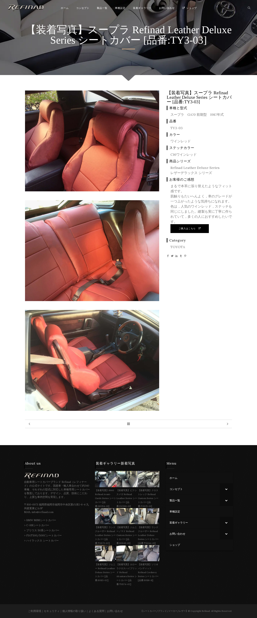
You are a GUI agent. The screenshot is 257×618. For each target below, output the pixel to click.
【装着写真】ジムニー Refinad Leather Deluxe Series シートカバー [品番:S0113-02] (105, 572)
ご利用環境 (34, 611)
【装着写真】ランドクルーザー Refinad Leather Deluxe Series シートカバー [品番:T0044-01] (148, 535)
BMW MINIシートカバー (41, 520)
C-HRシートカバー (37, 525)
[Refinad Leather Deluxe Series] (92, 190)
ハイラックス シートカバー (42, 540)
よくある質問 (96, 611)
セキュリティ (52, 611)
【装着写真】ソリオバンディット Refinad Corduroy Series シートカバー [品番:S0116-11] (148, 572)
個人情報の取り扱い (74, 611)
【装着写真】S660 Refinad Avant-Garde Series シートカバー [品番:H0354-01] (105, 498)
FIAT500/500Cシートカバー (44, 535)
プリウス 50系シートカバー (42, 530)
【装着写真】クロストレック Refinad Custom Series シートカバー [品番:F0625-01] (148, 498)
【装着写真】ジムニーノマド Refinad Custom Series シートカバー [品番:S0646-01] (126, 535)
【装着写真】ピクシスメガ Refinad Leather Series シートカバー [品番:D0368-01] (126, 498)
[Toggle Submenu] (226, 489)
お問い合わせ (115, 611)
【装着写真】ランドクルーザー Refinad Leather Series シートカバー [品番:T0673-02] (105, 535)
